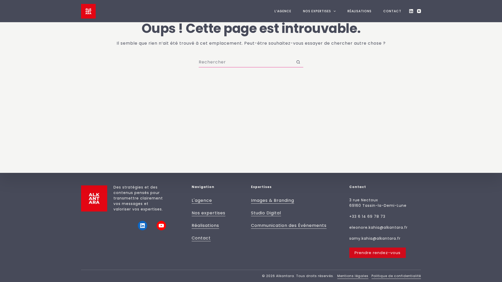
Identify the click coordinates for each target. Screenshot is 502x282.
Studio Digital (266, 213)
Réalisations (359, 11)
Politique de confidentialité (396, 276)
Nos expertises (208, 213)
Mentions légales (352, 276)
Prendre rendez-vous (378, 252)
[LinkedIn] (411, 11)
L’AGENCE (283, 11)
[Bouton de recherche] (298, 62)
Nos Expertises (317, 11)
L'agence (202, 200)
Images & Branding (272, 200)
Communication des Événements (289, 225)
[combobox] (246, 62)
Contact (392, 11)
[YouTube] (419, 11)
